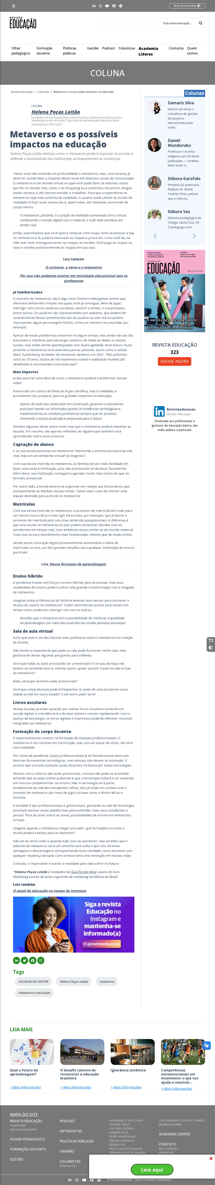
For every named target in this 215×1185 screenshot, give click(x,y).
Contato (167, 1144)
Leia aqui (152, 1169)
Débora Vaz (117, 1145)
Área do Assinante (186, 6)
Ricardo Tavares (170, 1124)
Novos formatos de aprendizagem (78, 564)
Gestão (93, 48)
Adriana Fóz (68, 1166)
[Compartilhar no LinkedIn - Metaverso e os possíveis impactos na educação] (16, 960)
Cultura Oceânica (121, 1128)
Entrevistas (71, 1131)
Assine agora (174, 361)
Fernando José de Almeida (127, 1153)
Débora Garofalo (121, 1141)
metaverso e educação (34, 993)
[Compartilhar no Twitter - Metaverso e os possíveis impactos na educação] (24, 960)
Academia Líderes (174, 1134)
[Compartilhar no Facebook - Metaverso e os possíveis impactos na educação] (32, 960)
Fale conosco (169, 1149)
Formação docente (28, 1149)
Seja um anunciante (23, 1129)
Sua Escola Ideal (83, 872)
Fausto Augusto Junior (125, 1149)
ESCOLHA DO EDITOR (33, 982)
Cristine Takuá (119, 1124)
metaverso (107, 982)
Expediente (166, 1153)
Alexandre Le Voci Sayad (126, 1120)
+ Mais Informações (25, 1087)
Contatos (176, 48)
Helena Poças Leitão (74, 982)
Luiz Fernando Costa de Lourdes (182, 1120)
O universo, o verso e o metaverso (73, 267)
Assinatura (18, 1125)
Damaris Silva (118, 1132)
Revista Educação (26, 1121)
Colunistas (126, 48)
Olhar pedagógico (27, 1139)
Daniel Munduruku (122, 1136)
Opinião (67, 1151)
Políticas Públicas (76, 1141)
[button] (155, 236)
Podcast (108, 48)
